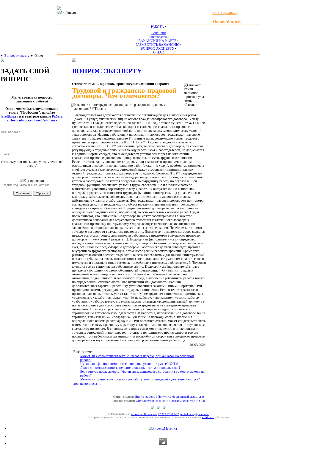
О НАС (158, 52)
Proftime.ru (9, 116)
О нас (202, 400)
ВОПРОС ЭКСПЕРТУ (157, 48)
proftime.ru (207, 417)
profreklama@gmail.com (194, 414)
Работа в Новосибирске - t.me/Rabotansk (35, 118)
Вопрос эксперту (16, 55)
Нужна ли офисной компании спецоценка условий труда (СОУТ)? (129, 364)
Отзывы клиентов (183, 400)
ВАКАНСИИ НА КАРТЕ (157, 40)
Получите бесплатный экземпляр (181, 396)
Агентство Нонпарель (144, 414)
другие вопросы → (87, 383)
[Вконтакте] (164, 408)
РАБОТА (157, 26)
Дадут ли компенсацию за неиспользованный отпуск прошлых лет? (130, 367)
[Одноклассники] (159, 408)
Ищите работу (145, 396)
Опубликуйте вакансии (152, 400)
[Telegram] (153, 408)
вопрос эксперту (107, 71)
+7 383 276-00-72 (168, 414)
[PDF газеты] (59, 9)
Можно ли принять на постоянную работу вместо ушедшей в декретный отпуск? (140, 379)
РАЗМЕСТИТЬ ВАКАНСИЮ (157, 44)
